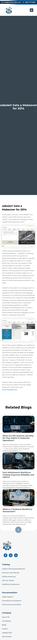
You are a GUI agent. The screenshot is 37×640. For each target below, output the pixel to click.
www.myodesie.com (9, 390)
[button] (31, 10)
